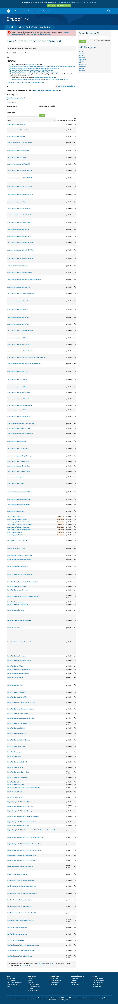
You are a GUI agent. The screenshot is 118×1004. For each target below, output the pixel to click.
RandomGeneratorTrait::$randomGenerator (21, 880)
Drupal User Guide (55, 980)
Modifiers (69, 120)
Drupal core (74, 978)
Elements (82, 70)
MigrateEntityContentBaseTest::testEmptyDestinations (24, 844)
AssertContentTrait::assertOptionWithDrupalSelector (23, 363)
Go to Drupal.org (8, 11)
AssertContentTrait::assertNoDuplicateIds (20, 215)
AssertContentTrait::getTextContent (18, 471)
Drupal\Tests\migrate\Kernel (16, 98)
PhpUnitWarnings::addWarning (17, 874)
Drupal (96, 998)
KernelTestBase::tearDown (15, 784)
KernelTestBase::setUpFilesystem (17, 777)
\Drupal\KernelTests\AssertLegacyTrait (62, 66)
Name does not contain (47, 106)
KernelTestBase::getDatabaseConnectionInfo (21, 709)
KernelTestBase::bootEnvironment (18, 673)
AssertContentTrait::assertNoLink (17, 266)
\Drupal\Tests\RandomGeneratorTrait (47, 68)
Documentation (55, 976)
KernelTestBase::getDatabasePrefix (18, 713)
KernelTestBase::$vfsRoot (15, 666)
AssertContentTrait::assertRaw (17, 379)
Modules (73, 980)
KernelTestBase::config (14, 685)
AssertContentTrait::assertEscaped (18, 150)
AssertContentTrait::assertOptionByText (20, 344)
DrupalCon (31, 988)
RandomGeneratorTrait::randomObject (19, 900)
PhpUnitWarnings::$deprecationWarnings (20, 866)
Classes (81, 55)
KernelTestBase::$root (14, 628)
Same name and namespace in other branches (24, 48)
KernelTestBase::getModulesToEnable (19, 723)
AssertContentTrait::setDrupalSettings (19, 499)
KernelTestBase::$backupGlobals (17, 566)
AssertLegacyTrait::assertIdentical (18, 522)
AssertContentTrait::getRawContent (18, 461)
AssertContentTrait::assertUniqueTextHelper (21, 423)
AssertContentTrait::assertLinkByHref (19, 208)
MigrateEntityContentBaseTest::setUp (19, 825)
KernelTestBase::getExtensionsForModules (20, 718)
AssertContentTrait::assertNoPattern (18, 301)
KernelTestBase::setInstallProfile (17, 762)
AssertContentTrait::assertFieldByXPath (19, 178)
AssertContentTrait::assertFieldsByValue (20, 194)
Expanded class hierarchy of (25, 82)
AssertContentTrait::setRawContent (18, 504)
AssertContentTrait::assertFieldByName (19, 170)
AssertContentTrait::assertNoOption (18, 287)
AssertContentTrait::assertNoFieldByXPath (20, 250)
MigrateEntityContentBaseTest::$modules (20, 806)
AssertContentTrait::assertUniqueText (19, 416)
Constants (82, 59)
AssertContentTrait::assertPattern (18, 371)
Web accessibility (98, 978)
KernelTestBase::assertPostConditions (19, 669)
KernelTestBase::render (14, 756)
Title (31, 121)
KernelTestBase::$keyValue (15, 610)
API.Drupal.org (54, 984)
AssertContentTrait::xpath (15, 511)
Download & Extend (77, 976)
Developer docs (54, 982)
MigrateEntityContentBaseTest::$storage (20, 811)
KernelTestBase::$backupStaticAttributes (20, 574)
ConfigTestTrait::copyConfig (16, 548)
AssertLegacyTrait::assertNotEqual (18, 527)
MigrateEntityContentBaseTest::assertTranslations (23, 816)
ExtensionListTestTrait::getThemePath (19, 559)
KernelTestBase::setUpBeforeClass (18, 772)
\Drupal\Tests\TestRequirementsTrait (21, 72)
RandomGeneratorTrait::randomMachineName (22, 893)
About (95, 976)
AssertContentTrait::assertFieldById (18, 164)
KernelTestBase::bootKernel (16, 677)
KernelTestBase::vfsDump (15, 792)
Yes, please (51, 5)
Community (32, 976)
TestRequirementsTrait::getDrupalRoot (19, 956)
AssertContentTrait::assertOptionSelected (20, 351)
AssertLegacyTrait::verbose (15, 535)
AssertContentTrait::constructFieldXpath (20, 433)
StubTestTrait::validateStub (15, 940)
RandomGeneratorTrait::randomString (19, 906)
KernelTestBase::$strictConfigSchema (19, 660)
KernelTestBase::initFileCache (16, 728)
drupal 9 (11, 27)
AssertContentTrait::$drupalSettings (18, 130)
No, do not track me (63, 5)
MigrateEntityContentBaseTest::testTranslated (21, 860)
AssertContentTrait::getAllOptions (18, 448)
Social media (11, 980)
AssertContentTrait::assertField (17, 157)
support (52, 963)
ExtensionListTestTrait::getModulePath (19, 555)
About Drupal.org (98, 982)
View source (10, 100)
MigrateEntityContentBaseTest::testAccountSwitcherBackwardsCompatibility (31, 830)
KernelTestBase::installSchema (16, 746)
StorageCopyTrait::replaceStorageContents (20, 920)
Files (80, 63)
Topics (81, 53)
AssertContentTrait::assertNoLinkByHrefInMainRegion (24, 279)
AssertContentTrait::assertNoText (18, 317)
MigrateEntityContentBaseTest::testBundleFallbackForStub (25, 837)
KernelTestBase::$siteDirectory (16, 656)
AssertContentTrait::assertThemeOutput (20, 405)
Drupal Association (99, 980)
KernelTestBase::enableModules (17, 697)
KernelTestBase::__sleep (14, 797)
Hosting (30, 982)
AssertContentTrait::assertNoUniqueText (20, 330)
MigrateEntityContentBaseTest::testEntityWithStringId (24, 850)
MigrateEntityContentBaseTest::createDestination (22, 822)
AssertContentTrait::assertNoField (18, 229)
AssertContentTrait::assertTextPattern (19, 399)
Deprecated (82, 66)
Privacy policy (97, 986)
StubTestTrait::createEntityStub (17, 927)
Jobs (8, 986)
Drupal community (25, 965)
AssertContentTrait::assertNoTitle (18, 324)
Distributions (75, 984)
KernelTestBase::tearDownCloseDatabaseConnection (23, 787)
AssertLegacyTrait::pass (14, 532)
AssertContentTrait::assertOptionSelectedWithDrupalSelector (26, 357)
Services (81, 68)
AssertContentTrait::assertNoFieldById (19, 236)
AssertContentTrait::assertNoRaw (17, 309)
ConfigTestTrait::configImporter (17, 540)
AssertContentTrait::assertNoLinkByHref (19, 272)
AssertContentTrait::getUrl (15, 477)
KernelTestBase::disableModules (17, 692)
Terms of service (98, 984)
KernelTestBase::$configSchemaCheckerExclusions (23, 596)
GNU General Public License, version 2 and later (77, 998)
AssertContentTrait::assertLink (16, 202)
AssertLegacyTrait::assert (15, 516)
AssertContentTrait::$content (16, 124)
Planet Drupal (11, 978)
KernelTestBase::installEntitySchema (18, 740)
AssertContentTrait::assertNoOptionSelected (21, 293)
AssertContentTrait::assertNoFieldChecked (20, 258)
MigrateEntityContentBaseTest (44, 77)
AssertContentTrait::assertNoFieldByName (20, 242)
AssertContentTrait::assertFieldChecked (19, 186)
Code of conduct (33, 990)
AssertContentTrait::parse (15, 483)
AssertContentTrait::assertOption (17, 338)
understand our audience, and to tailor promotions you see (77, 2)
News (8, 976)
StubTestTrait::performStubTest (17, 934)
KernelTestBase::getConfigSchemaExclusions (21, 702)
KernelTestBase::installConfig (16, 733)
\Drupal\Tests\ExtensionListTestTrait (41, 70)
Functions (82, 57)
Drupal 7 (14, 11)
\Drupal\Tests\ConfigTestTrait (19, 70)
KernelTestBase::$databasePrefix (17, 604)
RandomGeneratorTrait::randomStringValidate (22, 913)
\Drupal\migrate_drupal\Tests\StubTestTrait (26, 79)
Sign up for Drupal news (14, 982)
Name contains (12, 106)
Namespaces (83, 65)
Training (30, 980)
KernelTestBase (31, 64)
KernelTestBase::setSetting (15, 767)
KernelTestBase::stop (13, 782)
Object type (11, 112)
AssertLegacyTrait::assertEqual (17, 519)
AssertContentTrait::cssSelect (16, 441)
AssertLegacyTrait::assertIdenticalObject (20, 524)
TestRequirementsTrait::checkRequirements (21, 950)
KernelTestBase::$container (15, 602)
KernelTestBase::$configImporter (17, 590)
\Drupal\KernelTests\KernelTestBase (57, 79)
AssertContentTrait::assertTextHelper (19, 392)
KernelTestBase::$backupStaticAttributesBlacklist (22, 582)
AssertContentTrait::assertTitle (17, 410)
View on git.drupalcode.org (66, 86)
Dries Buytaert (63, 1000)
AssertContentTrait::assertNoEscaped (19, 222)
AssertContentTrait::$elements (16, 136)
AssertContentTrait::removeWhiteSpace (19, 492)
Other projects (31, 11)
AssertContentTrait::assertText (17, 387)
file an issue (41, 963)
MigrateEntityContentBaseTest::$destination (21, 802)
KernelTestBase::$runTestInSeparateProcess (21, 642)
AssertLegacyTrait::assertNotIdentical (19, 529)
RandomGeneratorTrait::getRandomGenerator (21, 886)
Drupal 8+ (22, 11)
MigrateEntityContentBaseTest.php (35, 27)
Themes (73, 982)
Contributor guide (33, 984)
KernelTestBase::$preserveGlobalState (19, 620)
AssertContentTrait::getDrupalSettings (19, 456)
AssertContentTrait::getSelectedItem (18, 466)
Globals (81, 61)
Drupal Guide (54, 978)
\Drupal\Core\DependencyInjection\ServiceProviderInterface (28, 66)
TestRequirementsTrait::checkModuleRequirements (23, 945)
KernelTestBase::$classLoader (16, 586)
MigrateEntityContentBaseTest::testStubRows (21, 855)
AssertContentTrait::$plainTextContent (19, 142)
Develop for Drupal (43, 11)
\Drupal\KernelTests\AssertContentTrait (22, 68)
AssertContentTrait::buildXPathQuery (19, 428)
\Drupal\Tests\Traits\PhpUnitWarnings (46, 72)
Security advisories (13, 984)
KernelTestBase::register (14, 752)
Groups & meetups (34, 986)
